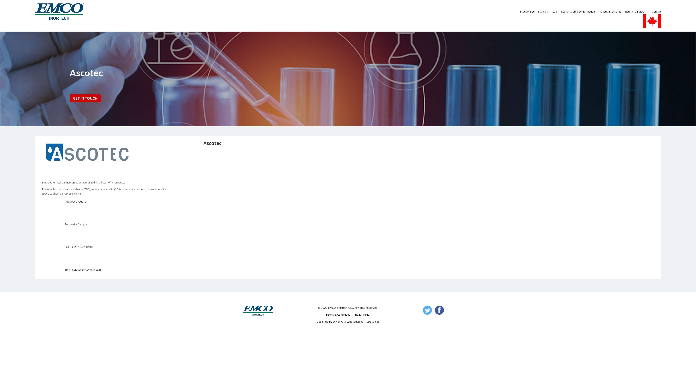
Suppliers (543, 11)
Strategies (373, 321)
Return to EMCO (634, 11)
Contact (656, 11)
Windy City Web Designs (348, 321)
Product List (527, 11)
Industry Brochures (610, 11)
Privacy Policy (361, 314)
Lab (555, 11)
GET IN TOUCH (85, 98)
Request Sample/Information (578, 11)
